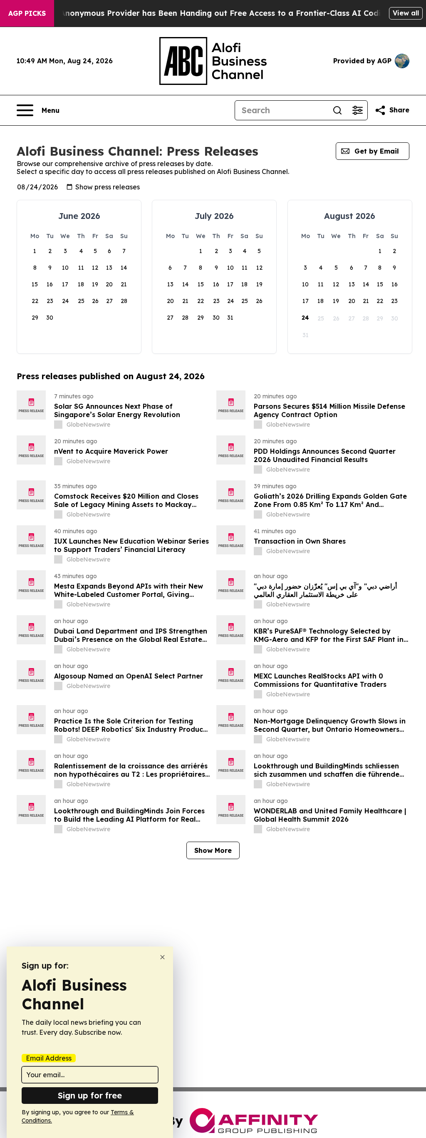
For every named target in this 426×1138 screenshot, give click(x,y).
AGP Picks (27, 13)
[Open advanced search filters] (357, 110)
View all (406, 13)
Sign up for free (90, 1095)
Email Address (49, 1058)
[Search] (337, 110)
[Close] (162, 957)
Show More (213, 850)
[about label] (58, 424)
